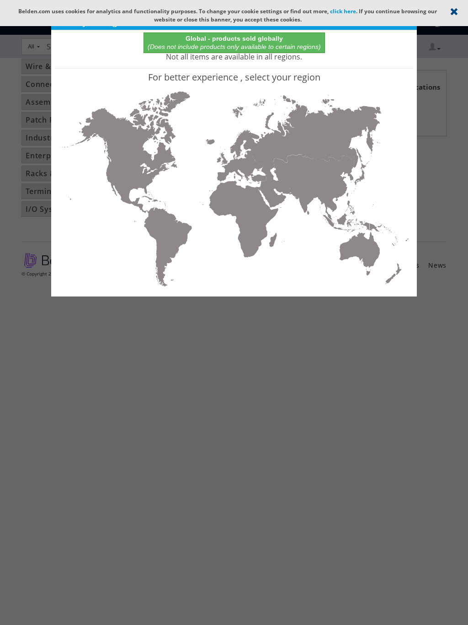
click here (343, 11)
